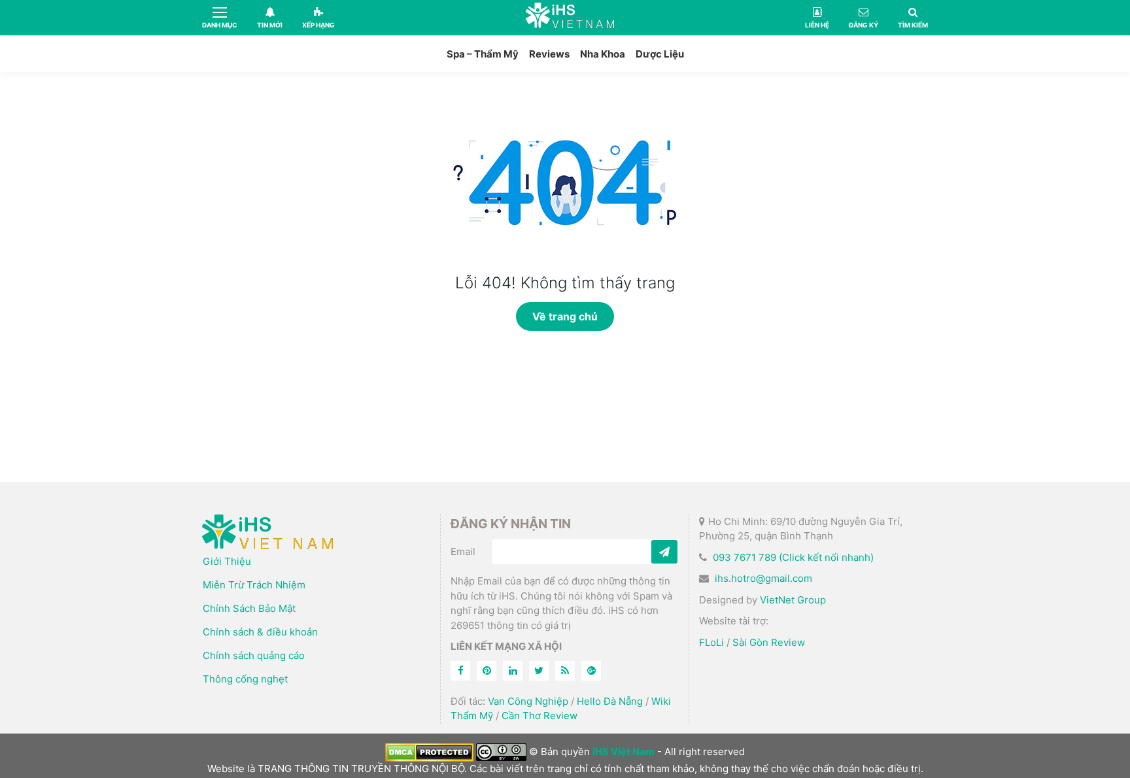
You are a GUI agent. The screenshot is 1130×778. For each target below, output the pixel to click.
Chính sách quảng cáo (254, 655)
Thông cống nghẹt (245, 679)
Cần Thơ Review (539, 715)
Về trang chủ (565, 316)
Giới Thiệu (227, 561)
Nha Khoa (602, 54)
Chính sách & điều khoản (260, 632)
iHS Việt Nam (570, 17)
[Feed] (565, 671)
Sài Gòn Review (768, 642)
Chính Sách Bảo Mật (249, 608)
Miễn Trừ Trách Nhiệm (254, 585)
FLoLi (711, 642)
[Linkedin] (512, 671)
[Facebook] (460, 671)
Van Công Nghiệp (528, 701)
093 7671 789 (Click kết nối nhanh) (793, 557)
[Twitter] (539, 671)
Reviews (549, 54)
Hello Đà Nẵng (610, 701)
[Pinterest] (486, 671)
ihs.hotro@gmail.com (763, 578)
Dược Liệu (660, 54)
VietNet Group (793, 600)
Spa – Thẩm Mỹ (483, 54)
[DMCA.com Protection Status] (429, 751)
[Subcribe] (664, 552)
